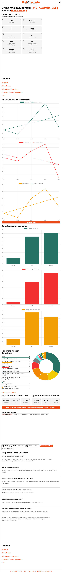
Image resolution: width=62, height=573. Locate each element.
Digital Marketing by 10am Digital (44, 571)
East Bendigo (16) (6, 414)
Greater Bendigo (19, 10)
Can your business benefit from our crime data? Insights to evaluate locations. (31, 407)
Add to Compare (18, 446)
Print (6, 446)
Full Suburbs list (7, 448)
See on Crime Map (46, 446)
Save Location (33, 446)
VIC (35, 7)
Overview (5, 82)
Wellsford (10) (44, 414)
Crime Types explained (9, 392)
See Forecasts (31, 222)
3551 (55, 7)
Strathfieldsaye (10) (35, 414)
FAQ (3, 96)
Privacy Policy (31, 571)
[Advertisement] (31, 66)
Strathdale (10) (24, 414)
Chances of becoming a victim (12, 92)
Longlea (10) (16, 414)
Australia (44, 7)
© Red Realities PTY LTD (16, 571)
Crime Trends (6, 86)
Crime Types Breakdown (10, 89)
